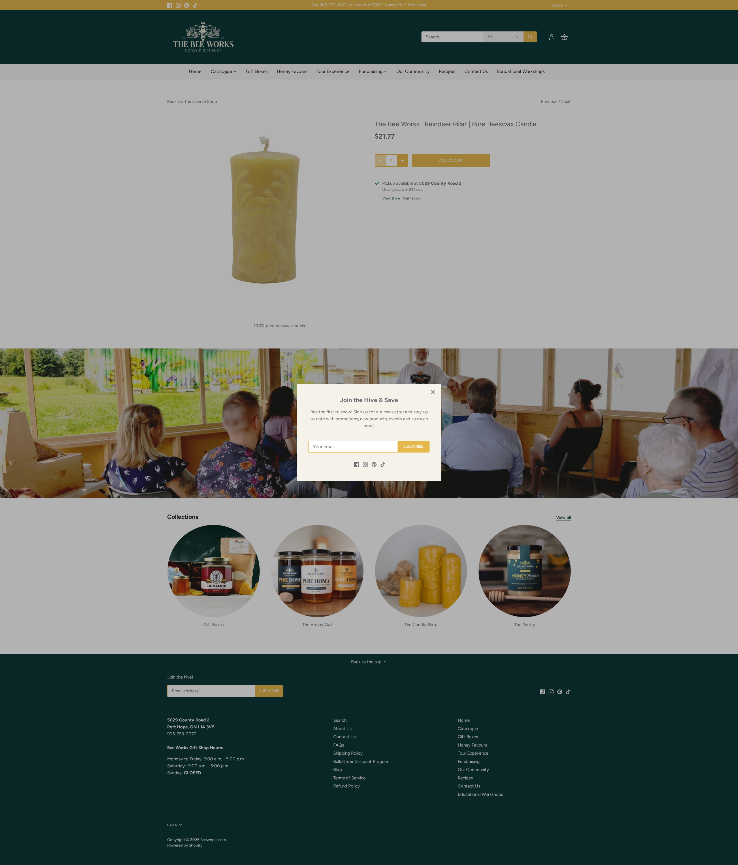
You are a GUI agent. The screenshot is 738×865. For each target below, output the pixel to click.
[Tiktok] (382, 464)
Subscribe (413, 446)
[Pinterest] (374, 464)
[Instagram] (365, 464)
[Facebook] (356, 464)
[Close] (433, 392)
